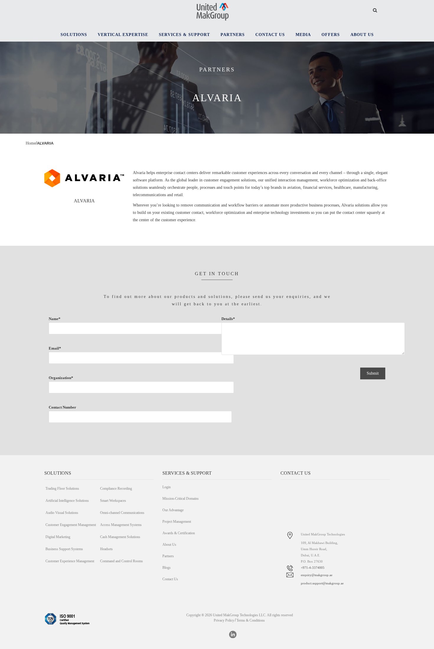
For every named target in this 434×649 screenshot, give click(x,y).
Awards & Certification (178, 533)
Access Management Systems (121, 525)
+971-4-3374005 (312, 567)
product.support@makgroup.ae (322, 583)
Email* (55, 348)
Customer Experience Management (69, 561)
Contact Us (170, 579)
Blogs (166, 568)
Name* (55, 319)
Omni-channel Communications (122, 513)
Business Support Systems (64, 549)
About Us (169, 545)
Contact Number (62, 407)
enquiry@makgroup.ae (316, 575)
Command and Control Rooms (121, 561)
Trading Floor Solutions (62, 488)
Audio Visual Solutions (61, 513)
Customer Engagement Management (70, 525)
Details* (228, 319)
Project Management (176, 521)
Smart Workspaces (113, 501)
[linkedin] (233, 634)
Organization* (61, 378)
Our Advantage (173, 510)
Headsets (106, 549)
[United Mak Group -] (212, 11)
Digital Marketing (57, 537)
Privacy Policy (224, 620)
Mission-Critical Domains (180, 498)
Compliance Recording (116, 488)
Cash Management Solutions (120, 537)
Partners (168, 556)
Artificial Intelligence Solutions (67, 501)
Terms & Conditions (250, 620)
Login (166, 487)
